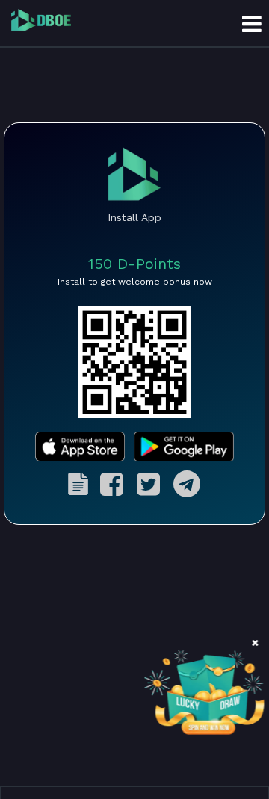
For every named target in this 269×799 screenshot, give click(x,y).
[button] (255, 643)
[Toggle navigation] (251, 23)
